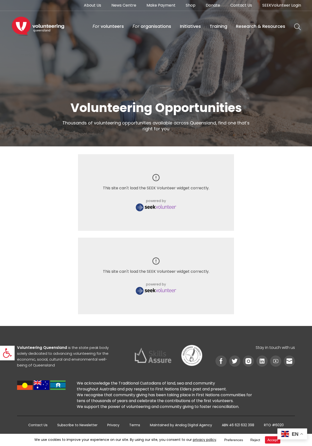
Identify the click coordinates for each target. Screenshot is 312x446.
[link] (7, 353)
